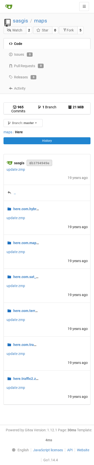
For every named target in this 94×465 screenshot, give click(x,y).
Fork (70, 30)
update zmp (16, 169)
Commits (18, 109)
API (70, 450)
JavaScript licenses (48, 450)
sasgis (20, 21)
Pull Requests (28, 66)
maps (40, 21)
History (47, 141)
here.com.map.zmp (28, 243)
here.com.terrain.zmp (30, 311)
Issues (22, 54)
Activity (20, 88)
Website (83, 450)
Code (18, 44)
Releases (24, 77)
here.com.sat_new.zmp (31, 277)
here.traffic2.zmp (27, 379)
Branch (49, 107)
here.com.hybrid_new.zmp (34, 209)
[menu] (19, 450)
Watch (17, 30)
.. (15, 193)
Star (45, 30)
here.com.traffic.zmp (30, 345)
